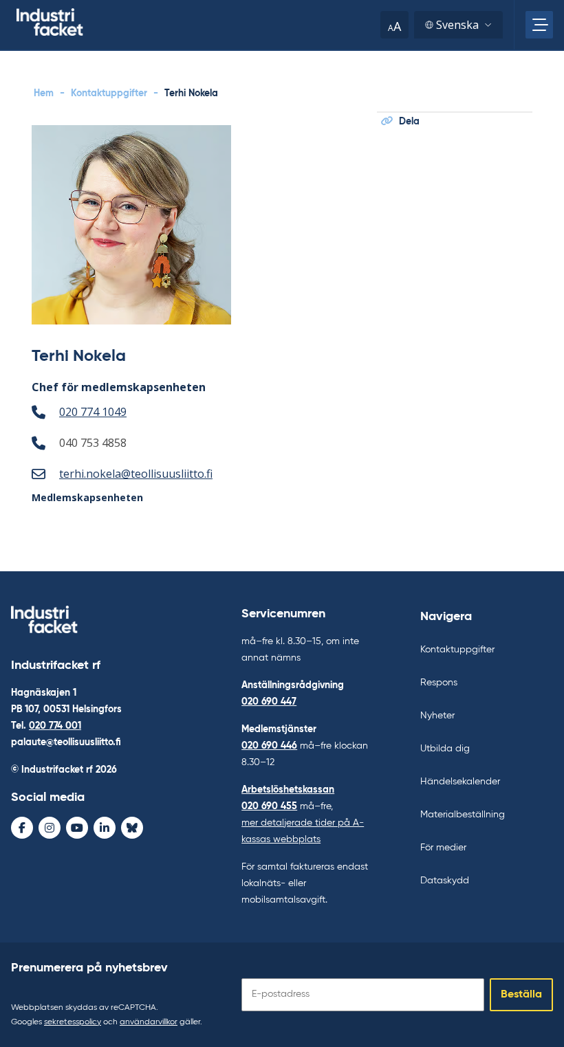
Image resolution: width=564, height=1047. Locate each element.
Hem (44, 93)
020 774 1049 (93, 411)
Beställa (521, 994)
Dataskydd (444, 880)
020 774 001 (55, 726)
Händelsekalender (460, 781)
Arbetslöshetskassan (287, 790)
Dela (409, 121)
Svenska (457, 24)
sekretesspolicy (72, 1022)
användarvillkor (148, 1022)
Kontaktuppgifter (109, 93)
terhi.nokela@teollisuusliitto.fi (136, 473)
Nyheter (437, 715)
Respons (438, 682)
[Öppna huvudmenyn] (539, 24)
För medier (443, 847)
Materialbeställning (462, 814)
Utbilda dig (445, 748)
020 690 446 (269, 746)
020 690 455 (269, 806)
